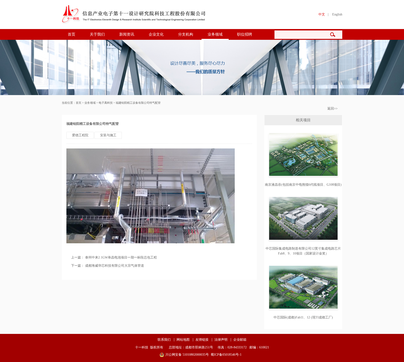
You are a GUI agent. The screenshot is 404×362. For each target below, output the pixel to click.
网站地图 (183, 339)
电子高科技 (106, 102)
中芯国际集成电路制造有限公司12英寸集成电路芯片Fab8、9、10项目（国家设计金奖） (303, 251)
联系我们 (164, 339)
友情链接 (202, 339)
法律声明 (220, 339)
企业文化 (156, 34)
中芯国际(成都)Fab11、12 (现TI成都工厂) (303, 317)
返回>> (332, 108)
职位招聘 (244, 34)
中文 (321, 14)
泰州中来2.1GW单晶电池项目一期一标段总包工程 (121, 257)
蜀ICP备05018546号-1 (226, 354)
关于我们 (97, 34)
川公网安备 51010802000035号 (187, 354)
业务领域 (215, 34)
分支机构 (185, 34)
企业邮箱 (239, 339)
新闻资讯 (126, 34)
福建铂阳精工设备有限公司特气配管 (138, 102)
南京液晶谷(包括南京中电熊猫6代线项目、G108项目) (303, 184)
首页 (71, 34)
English (337, 14)
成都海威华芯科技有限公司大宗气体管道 (114, 265)
